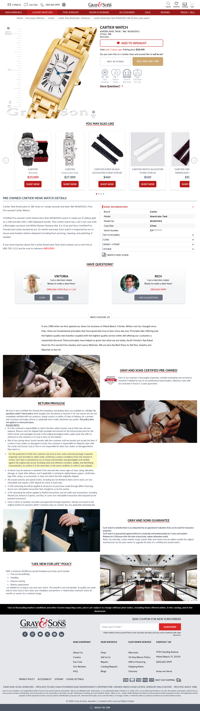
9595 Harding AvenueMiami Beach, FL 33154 (168, 654)
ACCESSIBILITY (45, 679)
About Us (78, 652)
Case (106, 239)
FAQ (75, 671)
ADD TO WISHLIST (134, 43)
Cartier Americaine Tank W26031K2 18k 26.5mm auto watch (121, 18)
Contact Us (163, 642)
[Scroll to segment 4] (103, 194)
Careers (77, 657)
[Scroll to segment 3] (101, 194)
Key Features (111, 235)
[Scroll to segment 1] (96, 194)
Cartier (51, 18)
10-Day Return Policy (139, 657)
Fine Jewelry (71, 12)
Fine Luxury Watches (34, 18)
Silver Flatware (99, 12)
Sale (148, 12)
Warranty (133, 652)
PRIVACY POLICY (27, 679)
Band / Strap (111, 244)
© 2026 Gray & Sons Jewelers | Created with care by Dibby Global (100, 701)
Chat (42, 297)
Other (107, 249)
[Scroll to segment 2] (98, 194)
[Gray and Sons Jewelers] (100, 4)
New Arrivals (13, 12)
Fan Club (77, 661)
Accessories (127, 12)
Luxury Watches (42, 12)
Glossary (132, 671)
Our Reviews (79, 666)
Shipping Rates (136, 666)
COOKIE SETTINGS (75, 679)
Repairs (165, 12)
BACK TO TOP (102, 707)
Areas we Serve (164, 671)
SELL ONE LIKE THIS (148, 61)
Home (20, 18)
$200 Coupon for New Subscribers (156, 619)
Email (60, 297)
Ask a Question (148, 297)
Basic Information (115, 206)
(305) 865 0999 (164, 661)
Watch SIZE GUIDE (118, 255)
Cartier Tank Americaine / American (74, 18)
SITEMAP (59, 679)
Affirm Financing (136, 661)
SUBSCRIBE (170, 626)
